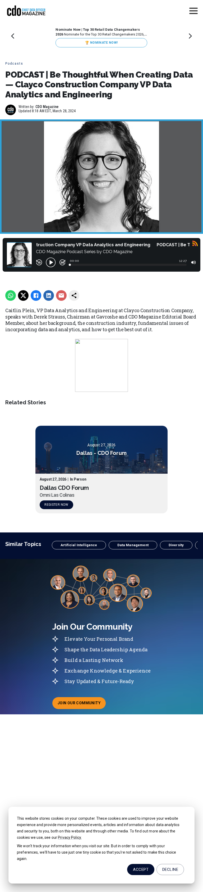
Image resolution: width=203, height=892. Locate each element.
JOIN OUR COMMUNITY (82, 704)
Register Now (56, 504)
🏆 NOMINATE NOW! (101, 42)
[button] (79, 545)
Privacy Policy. (70, 837)
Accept (141, 869)
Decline (170, 869)
